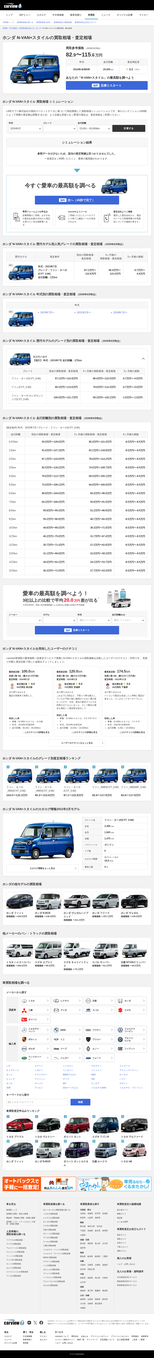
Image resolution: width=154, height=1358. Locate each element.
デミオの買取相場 (13, 1276)
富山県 (97, 1243)
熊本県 (105, 1299)
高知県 (105, 1291)
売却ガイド (121, 1243)
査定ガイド (121, 1235)
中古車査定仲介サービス (127, 1277)
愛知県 (83, 1256)
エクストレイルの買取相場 (17, 1272)
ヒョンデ (10, 1079)
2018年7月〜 (120, 312)
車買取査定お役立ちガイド (85, 22)
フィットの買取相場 (14, 1256)
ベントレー (96, 1070)
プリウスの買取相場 (14, 1240)
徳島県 (83, 1291)
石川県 (105, 1243)
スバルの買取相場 (50, 1242)
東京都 (83, 1226)
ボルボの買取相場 (50, 1285)
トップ (9, 15)
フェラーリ (124, 1066)
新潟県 (83, 1243)
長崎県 (97, 1299)
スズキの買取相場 (50, 1226)
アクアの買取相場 (13, 1244)
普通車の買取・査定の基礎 (17, 1214)
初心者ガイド (122, 1210)
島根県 (90, 1278)
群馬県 (105, 1231)
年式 (11, 123)
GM (93, 1079)
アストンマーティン (128, 1070)
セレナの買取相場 (13, 1268)
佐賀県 (90, 1299)
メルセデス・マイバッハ (131, 1087)
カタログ (41, 15)
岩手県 (97, 1213)
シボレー (39, 1070)
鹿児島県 (98, 1304)
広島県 (105, 1278)
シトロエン (68, 1066)
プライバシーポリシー (100, 1336)
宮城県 (105, 1213)
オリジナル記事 (125, 15)
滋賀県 (105, 1265)
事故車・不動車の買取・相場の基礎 (20, 1218)
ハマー (122, 1079)
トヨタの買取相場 (50, 1214)
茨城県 (90, 1231)
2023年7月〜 (47, 312)
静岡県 (97, 1256)
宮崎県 (90, 1304)
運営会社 (75, 1336)
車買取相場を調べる (25, 22)
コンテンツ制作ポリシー (65, 1340)
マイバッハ (40, 1079)
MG (64, 1083)
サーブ (66, 1079)
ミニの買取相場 (49, 1265)
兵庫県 (90, 1265)
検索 (80, 1102)
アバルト (39, 1087)
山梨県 (83, 1235)
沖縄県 (83, 1308)
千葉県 (83, 1231)
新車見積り (76, 15)
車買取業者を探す (43, 22)
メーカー (13, 614)
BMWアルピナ (69, 1074)
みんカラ (43, 1340)
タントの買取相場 (13, 1264)
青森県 (90, 1213)
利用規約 (135, 1336)
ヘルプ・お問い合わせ (126, 1264)
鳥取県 (83, 1278)
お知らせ (84, 1336)
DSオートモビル (70, 1087)
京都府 (97, 1265)
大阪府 (83, 1265)
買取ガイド (121, 1239)
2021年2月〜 (84, 312)
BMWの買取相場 (50, 1257)
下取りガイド (122, 1247)
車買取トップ (8, 22)
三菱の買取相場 (49, 1246)
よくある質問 (122, 1222)
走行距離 (82, 123)
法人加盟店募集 (123, 1340)
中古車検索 (58, 15)
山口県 (83, 1282)
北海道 (83, 1213)
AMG (93, 1074)
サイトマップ (92, 1340)
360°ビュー (24, 15)
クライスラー (41, 1074)
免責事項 (144, 1336)
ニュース (105, 15)
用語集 (119, 1218)
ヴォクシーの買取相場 (15, 1252)
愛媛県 (97, 1291)
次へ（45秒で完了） (77, 200)
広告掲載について (107, 1340)
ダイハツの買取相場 (51, 1234)
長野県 (90, 1243)
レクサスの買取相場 (51, 1218)
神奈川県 (91, 1226)
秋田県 (83, 1218)
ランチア (95, 1083)
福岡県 (83, 1299)
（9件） (137, 69)
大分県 (83, 1304)
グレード (47, 123)
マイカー (143, 15)
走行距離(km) (118, 614)
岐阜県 (90, 1256)
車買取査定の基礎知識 (63, 22)
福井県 (83, 1248)
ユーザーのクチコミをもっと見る (77, 743)
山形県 (90, 1218)
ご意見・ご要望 (138, 1340)
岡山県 (97, 1278)
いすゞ (9, 1066)
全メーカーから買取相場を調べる (56, 1210)
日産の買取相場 (49, 1230)
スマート (39, 1066)
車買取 (91, 15)
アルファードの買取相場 (16, 1248)
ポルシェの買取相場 (51, 1269)
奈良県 (83, 1269)
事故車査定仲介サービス (127, 1281)
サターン (123, 1083)
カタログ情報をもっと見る (42, 868)
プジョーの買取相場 (51, 1273)
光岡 (8, 1087)
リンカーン (68, 1070)
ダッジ (9, 1074)
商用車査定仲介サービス (127, 1285)
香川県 (90, 1291)
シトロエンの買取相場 (52, 1277)
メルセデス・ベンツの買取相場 (55, 1250)
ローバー (39, 1083)
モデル (46, 614)
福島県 (97, 1218)
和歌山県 (91, 1269)
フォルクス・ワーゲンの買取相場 (56, 1254)
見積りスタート (107, 85)
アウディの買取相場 (51, 1262)
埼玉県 (99, 1226)
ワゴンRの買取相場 (14, 1260)
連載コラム (121, 1251)
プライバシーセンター (120, 1336)
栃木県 (97, 1231)
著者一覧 (80, 1340)
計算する (129, 128)
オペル (9, 1083)
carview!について (62, 1336)
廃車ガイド (121, 1214)
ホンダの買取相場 (50, 1222)
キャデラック (12, 1070)
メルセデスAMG (98, 1087)
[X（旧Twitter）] (35, 1322)
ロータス (123, 1074)
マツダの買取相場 (50, 1238)
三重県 (105, 1256)
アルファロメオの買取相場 (54, 1281)
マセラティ (96, 1066)
